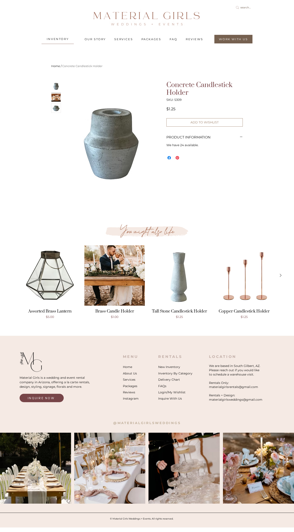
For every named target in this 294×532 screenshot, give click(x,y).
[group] (147, 282)
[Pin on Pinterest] (177, 157)
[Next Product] (280, 275)
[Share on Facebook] (169, 157)
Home (55, 66)
